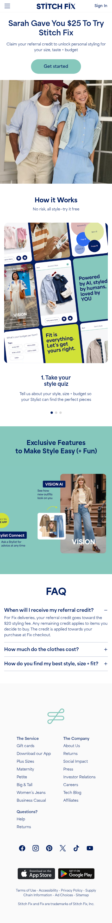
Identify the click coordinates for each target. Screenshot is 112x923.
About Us (71, 746)
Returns (70, 754)
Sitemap (82, 895)
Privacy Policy (72, 890)
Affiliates (70, 800)
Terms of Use (26, 890)
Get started (56, 66)
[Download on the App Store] (36, 873)
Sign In (101, 6)
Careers (70, 785)
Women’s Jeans (31, 793)
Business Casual (31, 800)
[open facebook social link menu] (22, 848)
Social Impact (75, 761)
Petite (22, 777)
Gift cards (25, 746)
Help (21, 819)
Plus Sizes (25, 761)
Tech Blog (72, 793)
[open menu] (7, 6)
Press (68, 769)
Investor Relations (79, 777)
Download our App (34, 754)
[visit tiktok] (76, 848)
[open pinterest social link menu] (49, 848)
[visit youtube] (90, 848)
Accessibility (48, 890)
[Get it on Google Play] (76, 873)
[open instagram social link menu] (35, 848)
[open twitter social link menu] (63, 848)
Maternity (25, 769)
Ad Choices (64, 895)
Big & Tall (24, 785)
